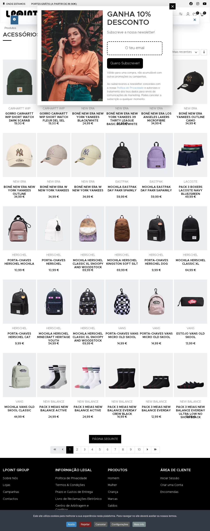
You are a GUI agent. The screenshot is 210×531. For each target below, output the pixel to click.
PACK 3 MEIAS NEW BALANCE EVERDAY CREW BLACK (122, 410)
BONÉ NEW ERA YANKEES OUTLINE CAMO (191, 117)
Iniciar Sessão (169, 478)
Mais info (139, 524)
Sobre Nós (10, 478)
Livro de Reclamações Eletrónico (78, 499)
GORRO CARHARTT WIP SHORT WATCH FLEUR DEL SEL (53, 117)
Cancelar (101, 524)
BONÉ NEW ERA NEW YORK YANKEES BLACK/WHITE (88, 117)
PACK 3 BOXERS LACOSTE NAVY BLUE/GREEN (190, 190)
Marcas (113, 499)
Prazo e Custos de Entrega (74, 492)
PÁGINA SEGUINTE (105, 439)
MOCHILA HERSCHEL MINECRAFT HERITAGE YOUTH (53, 337)
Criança (113, 492)
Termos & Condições (70, 485)
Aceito (71, 524)
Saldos (112, 505)
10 (139, 449)
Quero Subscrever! (125, 63)
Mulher (112, 485)
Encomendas (169, 492)
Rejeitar (85, 524)
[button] (201, 15)
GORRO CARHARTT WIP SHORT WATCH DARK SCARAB (19, 117)
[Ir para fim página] (155, 450)
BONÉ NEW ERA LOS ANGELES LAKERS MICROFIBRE (156, 117)
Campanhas (11, 492)
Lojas (6, 485)
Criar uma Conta (171, 485)
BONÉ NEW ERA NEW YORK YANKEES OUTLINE (19, 190)
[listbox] (184, 52)
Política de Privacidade (71, 478)
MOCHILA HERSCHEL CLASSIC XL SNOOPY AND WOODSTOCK (88, 264)
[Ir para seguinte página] (147, 450)
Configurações (120, 524)
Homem (113, 478)
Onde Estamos (15, 4)
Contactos (10, 499)
